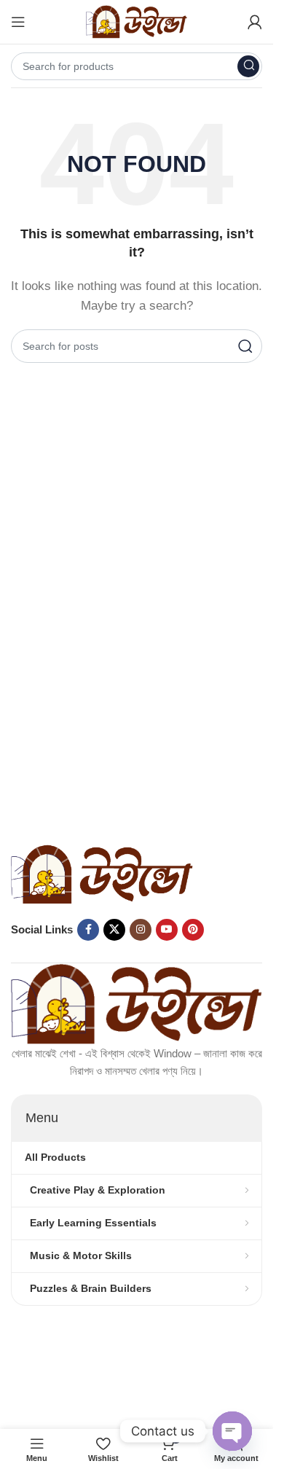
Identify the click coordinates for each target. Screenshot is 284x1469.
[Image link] (102, 873)
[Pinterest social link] (193, 930)
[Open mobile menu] (18, 21)
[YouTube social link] (167, 930)
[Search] (248, 66)
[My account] (254, 21)
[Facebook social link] (88, 930)
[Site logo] (137, 21)
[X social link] (114, 930)
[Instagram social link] (140, 930)
